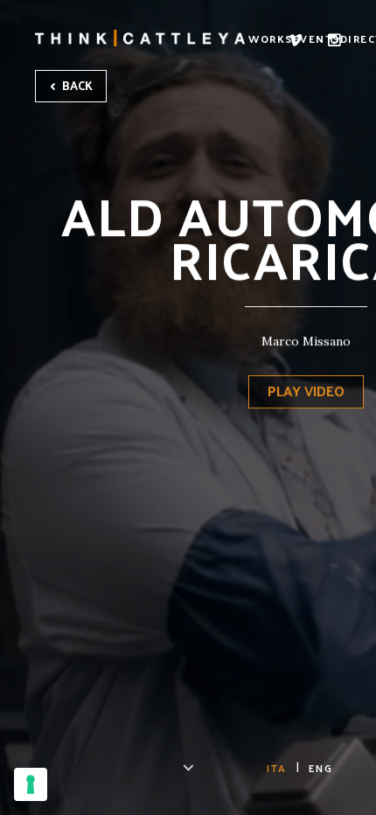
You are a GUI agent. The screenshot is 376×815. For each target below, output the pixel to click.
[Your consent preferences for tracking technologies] (30, 784)
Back (76, 85)
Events (316, 38)
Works (270, 38)
